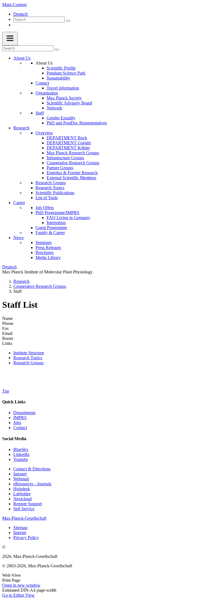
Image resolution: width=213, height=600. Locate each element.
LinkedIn (21, 454)
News (18, 237)
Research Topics (50, 187)
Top (5, 391)
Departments (24, 412)
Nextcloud (22, 498)
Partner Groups (60, 167)
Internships (56, 222)
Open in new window (21, 585)
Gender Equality (61, 118)
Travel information (63, 88)
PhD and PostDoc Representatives (77, 122)
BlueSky (21, 449)
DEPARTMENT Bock (67, 137)
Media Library (48, 257)
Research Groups (51, 182)
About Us (22, 58)
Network (54, 108)
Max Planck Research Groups (73, 152)
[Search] (68, 21)
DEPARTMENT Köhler (68, 147)
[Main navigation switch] (10, 38)
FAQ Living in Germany (68, 217)
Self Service (23, 508)
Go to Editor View (18, 595)
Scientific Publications (55, 192)
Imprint (19, 532)
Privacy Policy (26, 537)
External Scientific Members (71, 177)
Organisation (47, 93)
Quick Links (14, 401)
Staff (40, 113)
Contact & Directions (31, 468)
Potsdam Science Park (66, 73)
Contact (42, 83)
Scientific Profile (61, 68)
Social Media (14, 438)
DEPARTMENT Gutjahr (69, 142)
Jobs (17, 422)
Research (21, 127)
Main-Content (14, 4)
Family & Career (50, 232)
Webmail (21, 478)
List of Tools (47, 197)
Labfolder (22, 493)
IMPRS (20, 417)
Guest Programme (51, 227)
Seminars (44, 242)
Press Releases (48, 247)
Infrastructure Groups (65, 157)
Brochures (45, 252)
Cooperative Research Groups (73, 162)
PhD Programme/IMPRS (57, 212)
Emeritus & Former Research (72, 172)
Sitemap (20, 527)
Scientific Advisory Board (69, 103)
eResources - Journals (32, 483)
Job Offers (45, 207)
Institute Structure (28, 352)
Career (19, 202)
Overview (44, 132)
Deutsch (20, 14)
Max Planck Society (64, 98)
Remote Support (27, 503)
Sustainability (58, 78)
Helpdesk (21, 488)
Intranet (20, 473)
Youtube (20, 459)
